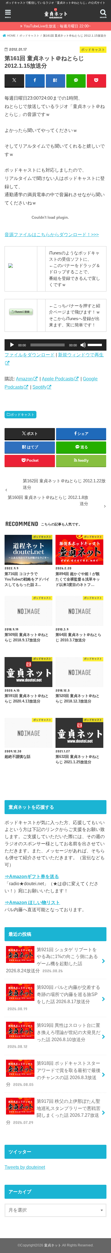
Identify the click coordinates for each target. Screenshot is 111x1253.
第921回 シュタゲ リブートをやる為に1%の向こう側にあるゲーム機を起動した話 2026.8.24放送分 (52, 960)
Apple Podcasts (58, 378)
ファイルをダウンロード (30, 354)
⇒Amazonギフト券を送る (32, 876)
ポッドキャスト (22, 415)
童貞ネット (52, 1245)
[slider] (96, 344)
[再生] (12, 345)
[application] (55, 345)
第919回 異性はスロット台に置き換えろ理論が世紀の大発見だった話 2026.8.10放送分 (54, 1036)
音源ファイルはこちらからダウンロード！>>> (52, 234)
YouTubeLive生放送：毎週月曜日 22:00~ (57, 26)
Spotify (39, 386)
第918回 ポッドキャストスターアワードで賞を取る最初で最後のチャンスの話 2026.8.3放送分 (53, 1074)
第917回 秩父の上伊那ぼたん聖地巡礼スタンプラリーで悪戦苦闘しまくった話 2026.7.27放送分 (53, 1112)
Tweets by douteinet (25, 1167)
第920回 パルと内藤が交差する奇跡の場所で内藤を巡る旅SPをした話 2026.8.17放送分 (53, 998)
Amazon (24, 378)
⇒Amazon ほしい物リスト (32, 902)
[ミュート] (83, 345)
